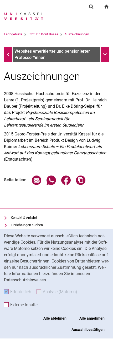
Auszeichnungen (76, 34)
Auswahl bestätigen (88, 329)
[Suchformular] (91, 6)
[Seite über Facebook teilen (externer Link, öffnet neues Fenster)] (66, 183)
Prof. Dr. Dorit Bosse (43, 34)
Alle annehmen (92, 318)
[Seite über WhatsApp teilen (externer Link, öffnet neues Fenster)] (51, 183)
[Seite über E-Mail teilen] (36, 183)
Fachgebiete (13, 34)
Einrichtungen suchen (27, 225)
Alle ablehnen (54, 318)
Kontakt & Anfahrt (24, 218)
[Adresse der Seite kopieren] (80, 183)
